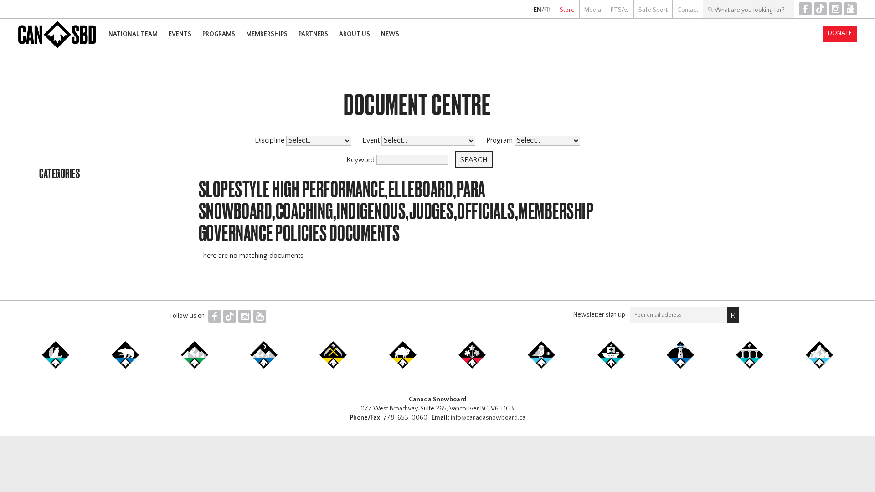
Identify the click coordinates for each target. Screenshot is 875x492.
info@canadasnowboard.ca (488, 417)
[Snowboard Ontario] (472, 366)
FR (547, 10)
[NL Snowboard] (819, 366)
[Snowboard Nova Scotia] (680, 366)
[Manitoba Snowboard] (403, 366)
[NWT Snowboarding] (125, 366)
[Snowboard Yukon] (55, 366)
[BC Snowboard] (194, 366)
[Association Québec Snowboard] (541, 366)
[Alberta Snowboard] (264, 366)
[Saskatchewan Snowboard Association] (333, 366)
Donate (840, 33)
